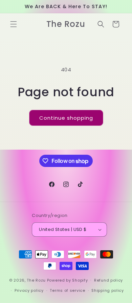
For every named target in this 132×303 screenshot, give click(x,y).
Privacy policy (29, 290)
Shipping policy (107, 290)
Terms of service (67, 290)
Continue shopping (66, 117)
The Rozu (36, 280)
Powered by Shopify (67, 280)
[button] (13, 24)
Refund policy (108, 280)
